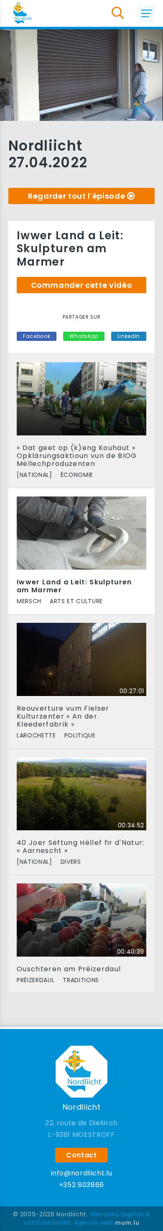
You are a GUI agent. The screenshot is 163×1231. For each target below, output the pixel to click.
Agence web (93, 1222)
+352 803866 (81, 1185)
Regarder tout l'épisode (76, 196)
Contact (81, 1155)
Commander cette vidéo (81, 285)
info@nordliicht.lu (81, 1173)
